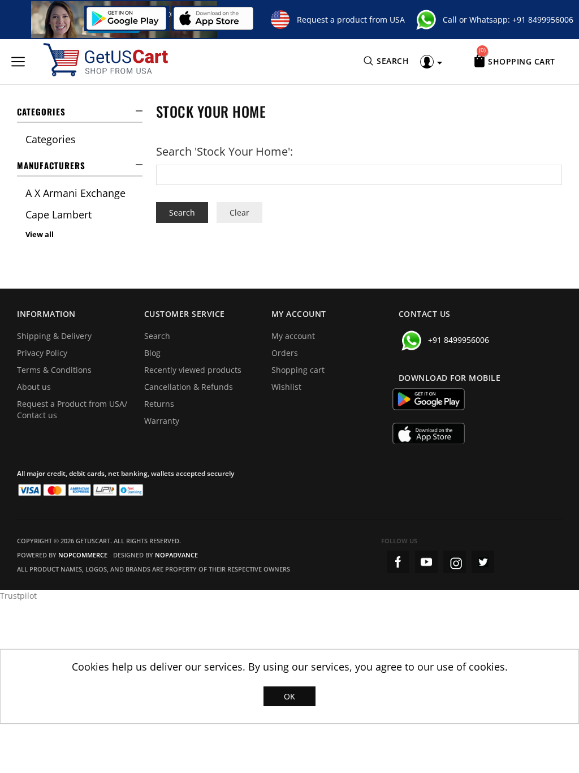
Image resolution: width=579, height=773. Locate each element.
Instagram (454, 562)
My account (293, 335)
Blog (152, 352)
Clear (239, 212)
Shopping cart (298, 369)
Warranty (161, 420)
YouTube (426, 562)
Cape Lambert (58, 214)
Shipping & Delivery (54, 335)
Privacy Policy (42, 352)
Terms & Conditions (54, 369)
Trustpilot (18, 595)
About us (34, 386)
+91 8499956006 (542, 19)
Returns (159, 403)
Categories (50, 139)
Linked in (483, 562)
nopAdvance (176, 555)
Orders (284, 352)
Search (157, 335)
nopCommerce (82, 555)
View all (39, 234)
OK (289, 696)
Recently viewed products (192, 369)
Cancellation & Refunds (188, 386)
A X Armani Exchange (75, 193)
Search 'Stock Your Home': (224, 151)
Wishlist (286, 386)
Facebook (398, 562)
